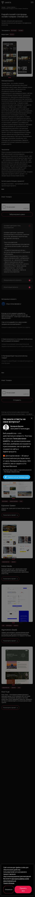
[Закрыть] (32, 418)
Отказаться (8, 889)
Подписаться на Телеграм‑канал (18, 477)
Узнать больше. (9, 883)
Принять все (23, 889)
